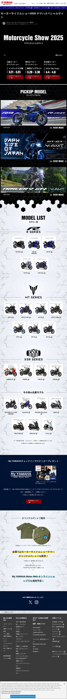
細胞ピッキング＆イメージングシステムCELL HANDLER (22, 656)
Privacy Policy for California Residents (11, 691)
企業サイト (58, 3)
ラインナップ (10, 7)
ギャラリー (55, 631)
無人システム (19, 636)
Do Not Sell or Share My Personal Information (23, 696)
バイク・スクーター (21, 612)
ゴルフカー (19, 639)
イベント (30, 612)
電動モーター (19, 661)
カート (5, 641)
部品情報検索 (7, 656)
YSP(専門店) (28, 7)
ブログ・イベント (19, 7)
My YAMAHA (57, 7)
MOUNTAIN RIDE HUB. (39, 644)
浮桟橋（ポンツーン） (22, 634)
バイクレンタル (44, 7)
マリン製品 (6, 633)
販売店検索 (36, 7)
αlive (34, 646)
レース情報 (55, 646)
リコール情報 (39, 3)
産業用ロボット (20, 626)
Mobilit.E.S (36, 651)
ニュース (54, 629)
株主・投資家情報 (57, 626)
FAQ (52, 7)
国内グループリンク (57, 651)
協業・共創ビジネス (39, 624)
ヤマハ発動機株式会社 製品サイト (8, 612)
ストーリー (55, 634)
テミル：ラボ (36, 630)
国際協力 (18, 668)
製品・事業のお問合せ (49, 3)
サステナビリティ (57, 624)
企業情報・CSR (56, 622)
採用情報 (54, 641)
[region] (33, 690)
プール (18, 629)
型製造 (18, 631)
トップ (4, 7)
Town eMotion (36, 627)
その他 (63, 7)
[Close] (64, 684)
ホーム (33, 3)
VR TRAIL (35, 649)
